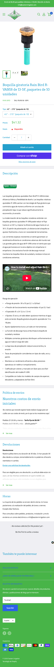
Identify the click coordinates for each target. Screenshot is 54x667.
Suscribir (10, 607)
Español (6, 620)
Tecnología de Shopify (10, 661)
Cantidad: (6, 137)
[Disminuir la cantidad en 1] (14, 137)
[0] (49, 14)
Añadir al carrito (27, 147)
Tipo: (16, 109)
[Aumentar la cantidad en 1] (28, 137)
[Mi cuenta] (44, 14)
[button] (27, 531)
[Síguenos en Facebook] (4, 633)
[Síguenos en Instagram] (9, 633)
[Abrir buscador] (38, 14)
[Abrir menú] (4, 14)
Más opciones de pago (27, 161)
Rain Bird (6, 100)
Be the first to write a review (27, 532)
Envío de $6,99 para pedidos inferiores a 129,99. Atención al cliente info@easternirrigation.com (27, 3)
